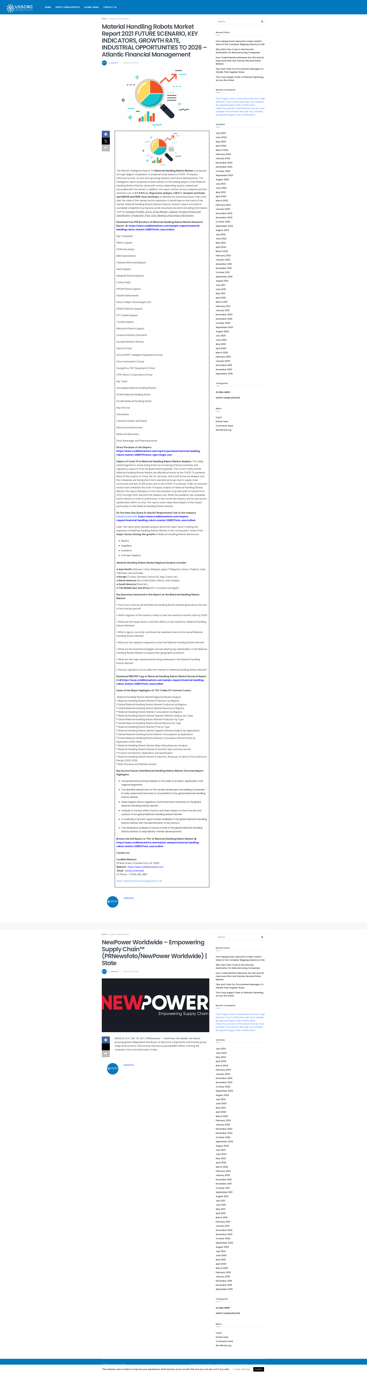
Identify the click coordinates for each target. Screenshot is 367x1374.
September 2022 (224, 226)
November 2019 (224, 369)
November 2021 (224, 268)
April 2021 (221, 297)
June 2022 (221, 238)
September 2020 (224, 327)
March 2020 (222, 352)
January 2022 (223, 259)
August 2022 (222, 230)
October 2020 (223, 323)
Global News (91, 7)
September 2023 (224, 175)
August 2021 (222, 280)
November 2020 (224, 318)
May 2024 (221, 141)
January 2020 (223, 361)
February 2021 (223, 306)
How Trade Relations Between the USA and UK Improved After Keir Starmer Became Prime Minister (240, 60)
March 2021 (222, 301)
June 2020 (221, 340)
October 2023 (223, 171)
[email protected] (126, 516)
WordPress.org (223, 429)
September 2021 (224, 276)
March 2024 (222, 150)
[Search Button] (262, 21)
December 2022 (224, 213)
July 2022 (221, 234)
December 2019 (224, 365)
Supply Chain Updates (67, 7)
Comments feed (224, 425)
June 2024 (221, 137)
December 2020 (224, 314)
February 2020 (223, 356)
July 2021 (220, 285)
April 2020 (221, 348)
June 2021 (221, 289)
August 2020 (222, 331)
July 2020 (221, 335)
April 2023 (221, 196)
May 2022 (221, 242)
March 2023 (222, 200)
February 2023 (223, 204)
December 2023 (224, 162)
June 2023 (221, 188)
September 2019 (224, 373)
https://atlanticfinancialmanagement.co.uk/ (139, 881)
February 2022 (223, 255)
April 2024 (221, 145)
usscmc (114, 62)
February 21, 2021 (130, 62)
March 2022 (222, 251)
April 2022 (221, 247)
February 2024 (223, 154)
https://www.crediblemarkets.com (145, 866)
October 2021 (223, 272)
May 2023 (221, 192)
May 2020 (221, 344)
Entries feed (222, 421)
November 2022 (224, 217)
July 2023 (221, 183)
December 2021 (224, 264)
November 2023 (224, 166)
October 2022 (223, 221)
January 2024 (223, 158)
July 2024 (221, 133)
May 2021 (220, 293)
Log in (219, 417)
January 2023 (223, 209)
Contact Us (110, 7)
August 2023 (222, 179)
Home (48, 7)
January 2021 (223, 310)
